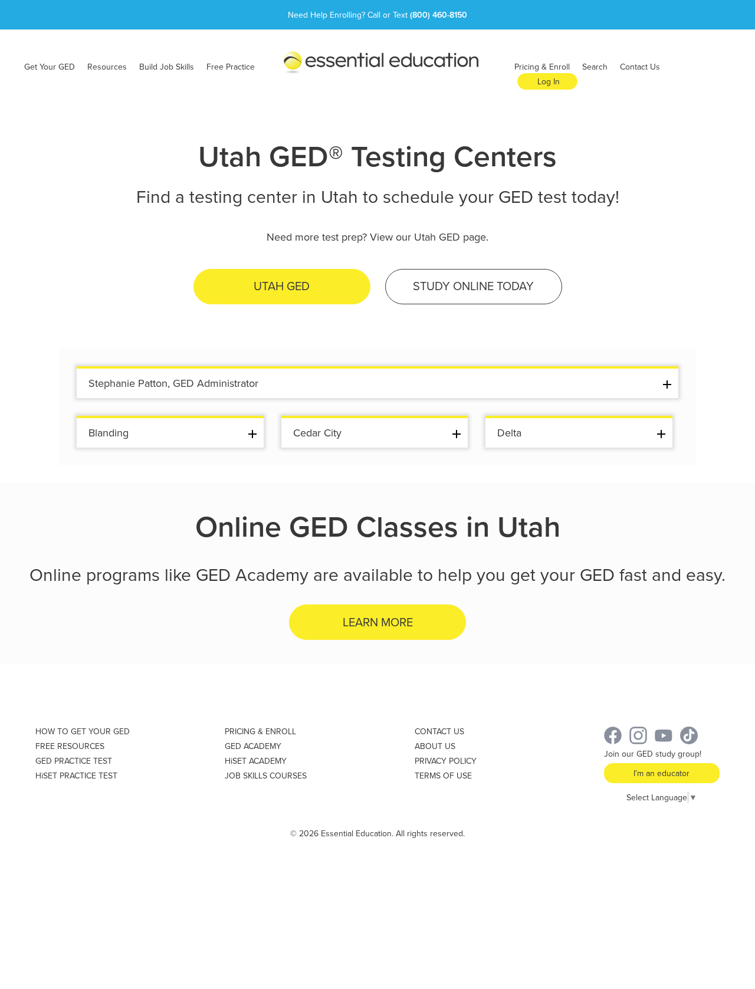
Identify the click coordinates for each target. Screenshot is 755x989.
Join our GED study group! (652, 754)
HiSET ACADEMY (256, 761)
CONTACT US (439, 731)
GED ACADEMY (253, 746)
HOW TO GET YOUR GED (82, 731)
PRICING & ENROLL (260, 731)
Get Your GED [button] (49, 67)
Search (595, 67)
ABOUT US (435, 746)
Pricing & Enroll (542, 67)
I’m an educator (661, 773)
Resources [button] (107, 67)
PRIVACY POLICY (446, 761)
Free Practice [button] (230, 67)
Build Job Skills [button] (166, 67)
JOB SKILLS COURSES (266, 775)
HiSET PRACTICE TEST (76, 775)
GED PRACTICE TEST (73, 761)
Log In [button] (548, 81)
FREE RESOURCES (69, 746)
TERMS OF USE (443, 775)
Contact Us (640, 67)
